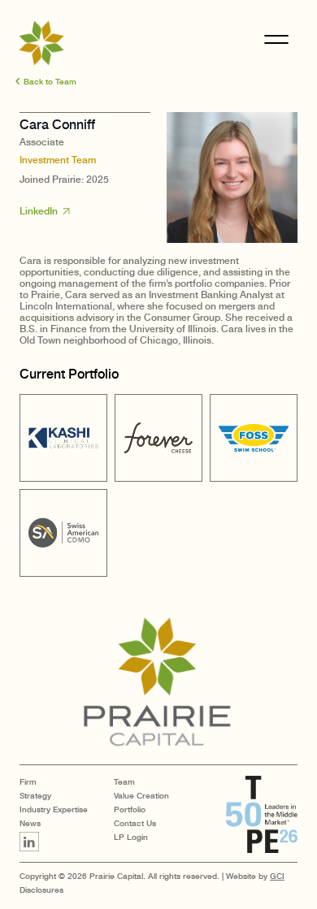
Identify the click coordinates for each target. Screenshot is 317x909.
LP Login (131, 837)
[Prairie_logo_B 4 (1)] (158, 682)
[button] (45, 81)
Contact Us (135, 823)
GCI (277, 876)
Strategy (35, 795)
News (30, 823)
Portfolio (129, 809)
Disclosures (41, 889)
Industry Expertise (54, 809)
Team (124, 781)
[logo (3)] (41, 43)
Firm (28, 781)
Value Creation (141, 795)
